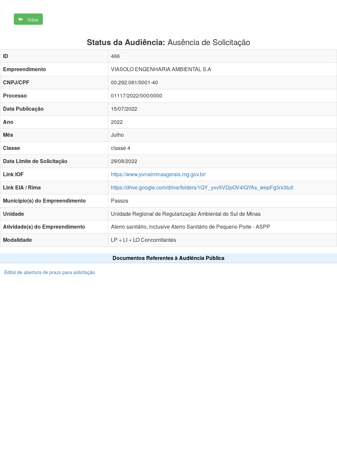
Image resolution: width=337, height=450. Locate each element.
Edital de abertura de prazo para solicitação (49, 272)
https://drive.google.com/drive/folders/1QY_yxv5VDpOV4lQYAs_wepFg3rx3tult (202, 187)
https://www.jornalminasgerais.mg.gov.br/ (158, 174)
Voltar (31, 19)
